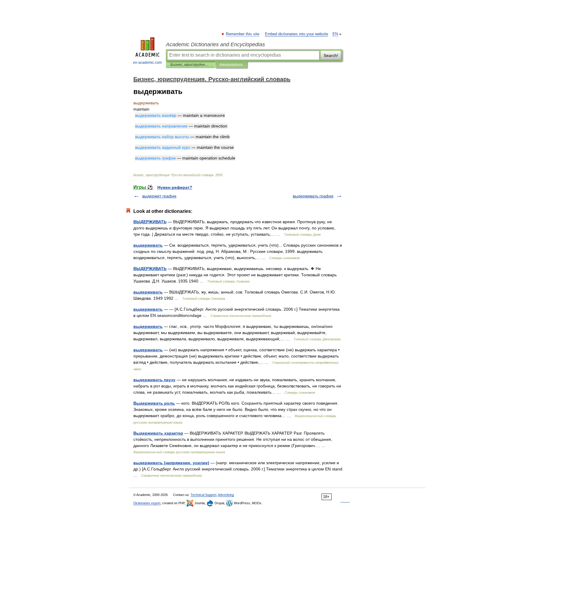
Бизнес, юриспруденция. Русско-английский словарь (190, 65)
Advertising (226, 495)
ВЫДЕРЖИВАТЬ (150, 221)
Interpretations (231, 65)
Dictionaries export (146, 503)
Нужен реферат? (174, 187)
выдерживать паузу (154, 379)
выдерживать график (313, 196)
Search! (331, 55)
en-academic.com (147, 62)
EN (335, 34)
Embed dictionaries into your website (296, 34)
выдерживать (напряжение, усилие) (171, 462)
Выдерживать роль (154, 403)
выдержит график (159, 196)
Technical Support (203, 495)
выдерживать (148, 245)
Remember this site (242, 34)
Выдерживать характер (158, 433)
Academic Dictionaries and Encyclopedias (215, 44)
